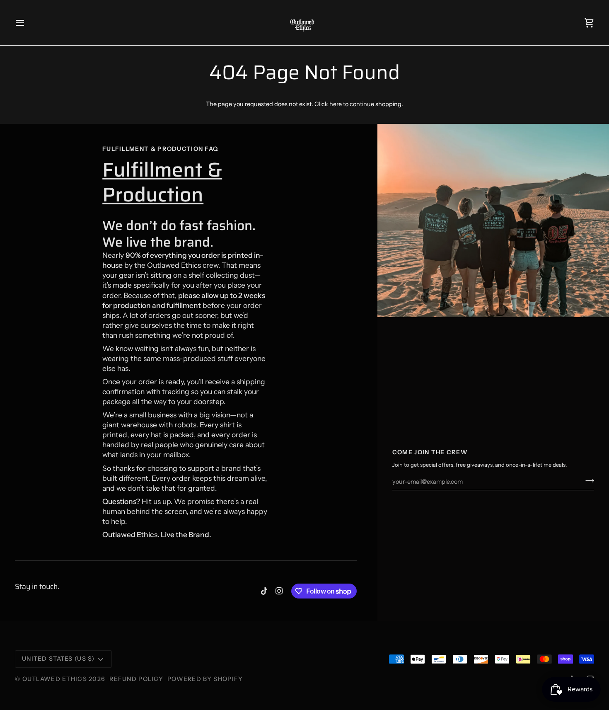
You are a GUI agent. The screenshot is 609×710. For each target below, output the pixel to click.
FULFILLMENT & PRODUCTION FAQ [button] (160, 149)
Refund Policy (136, 679)
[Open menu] (27, 22)
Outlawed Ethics (55, 679)
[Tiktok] (264, 591)
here (335, 104)
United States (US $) (58, 658)
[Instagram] (279, 591)
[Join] (587, 480)
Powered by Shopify (205, 679)
